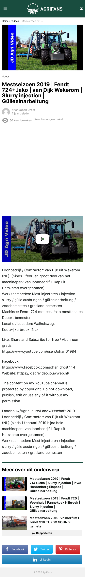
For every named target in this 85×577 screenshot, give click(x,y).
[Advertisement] (42, 169)
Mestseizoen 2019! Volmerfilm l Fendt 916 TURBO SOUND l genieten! (54, 522)
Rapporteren (44, 533)
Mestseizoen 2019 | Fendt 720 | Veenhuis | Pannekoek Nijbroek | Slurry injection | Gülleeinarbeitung (55, 504)
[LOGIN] (81, 9)
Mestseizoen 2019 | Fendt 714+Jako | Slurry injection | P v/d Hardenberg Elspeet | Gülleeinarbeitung (55, 485)
